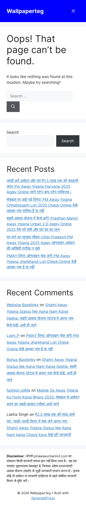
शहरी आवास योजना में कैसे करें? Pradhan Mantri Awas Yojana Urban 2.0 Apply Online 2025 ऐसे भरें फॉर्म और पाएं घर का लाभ (42, 224)
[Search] (13, 106)
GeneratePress (43, 498)
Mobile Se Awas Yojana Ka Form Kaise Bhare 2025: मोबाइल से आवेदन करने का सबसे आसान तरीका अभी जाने (43, 397)
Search (13, 132)
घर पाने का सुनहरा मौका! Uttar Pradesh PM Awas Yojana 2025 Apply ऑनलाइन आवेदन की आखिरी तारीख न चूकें (41, 243)
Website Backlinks (23, 305)
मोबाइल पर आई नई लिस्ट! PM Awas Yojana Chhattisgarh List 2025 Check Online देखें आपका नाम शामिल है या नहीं (42, 205)
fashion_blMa (18, 390)
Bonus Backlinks (21, 359)
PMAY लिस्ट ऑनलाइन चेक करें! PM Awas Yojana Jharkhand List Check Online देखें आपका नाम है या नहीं (41, 261)
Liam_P (13, 335)
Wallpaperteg (25, 11)
